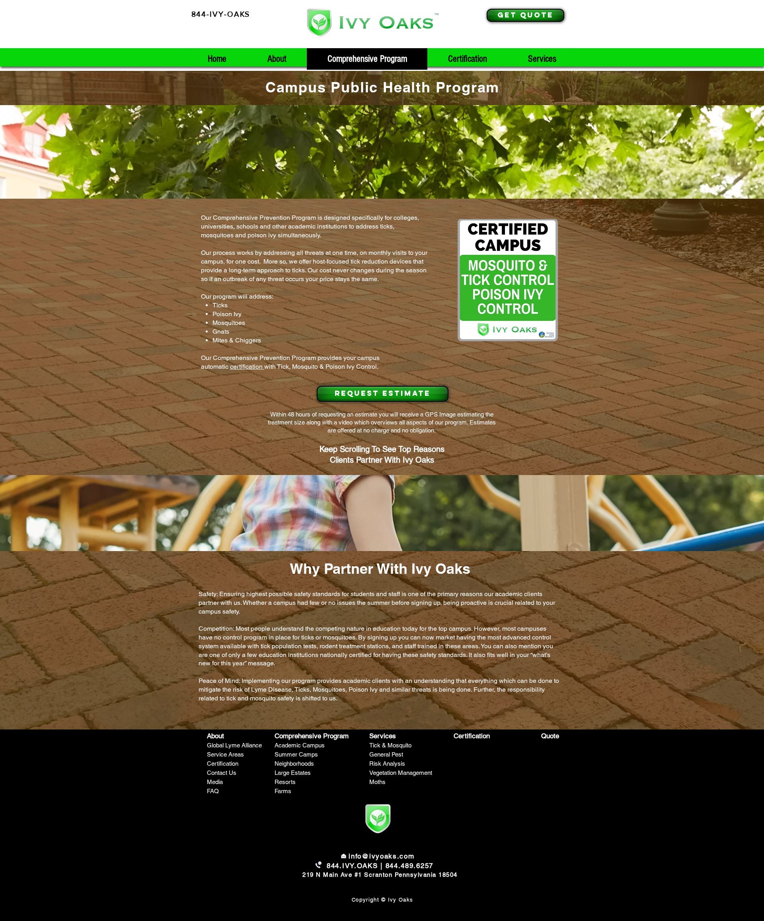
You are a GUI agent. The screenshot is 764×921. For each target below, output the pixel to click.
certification (247, 366)
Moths (377, 781)
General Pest (386, 754)
